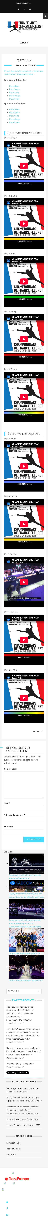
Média (18, 65)
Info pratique (12, 1149)
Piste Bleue (14, 86)
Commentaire (10, 769)
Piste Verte (14, 92)
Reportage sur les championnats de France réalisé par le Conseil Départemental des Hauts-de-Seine (22, 1110)
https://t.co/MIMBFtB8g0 (18, 1020)
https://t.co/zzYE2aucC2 (17, 1039)
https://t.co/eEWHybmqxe (18, 1054)
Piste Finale (14, 99)
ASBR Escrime (23, 3)
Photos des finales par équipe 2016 (22, 1119)
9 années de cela (14, 1023)
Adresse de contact (14, 815)
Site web (8, 826)
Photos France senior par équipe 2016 (23, 1125)
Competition (12, 1143)
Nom (7, 803)
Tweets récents (23, 1000)
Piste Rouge (14, 96)
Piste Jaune (14, 89)
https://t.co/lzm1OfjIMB (21, 1064)
